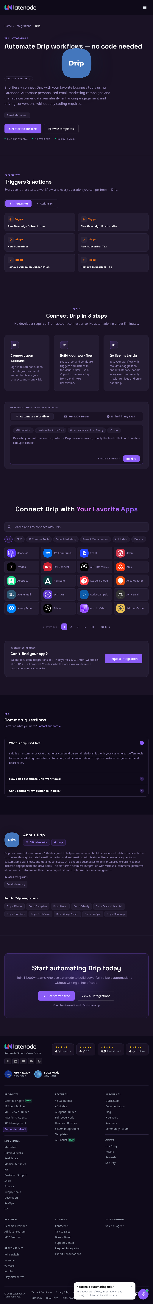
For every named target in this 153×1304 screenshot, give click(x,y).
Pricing (109, 1151)
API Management (15, 1123)
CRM (19, 539)
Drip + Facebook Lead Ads (109, 906)
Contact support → (49, 726)
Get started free (58, 996)
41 (92, 626)
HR (6, 1169)
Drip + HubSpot (93, 914)
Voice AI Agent (114, 1226)
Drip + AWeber (14, 906)
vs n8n (8, 1271)
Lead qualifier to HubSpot (51, 430)
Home (8, 26)
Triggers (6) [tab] (20, 203)
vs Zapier (10, 1260)
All (8, 539)
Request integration (124, 659)
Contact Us (61, 1226)
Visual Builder (63, 1100)
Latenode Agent (17, 1100)
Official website (38, 842)
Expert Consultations (68, 1254)
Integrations (23, 26)
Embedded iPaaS (15, 1129)
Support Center (64, 1242)
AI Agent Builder (14, 1106)
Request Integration (67, 1248)
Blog (108, 1112)
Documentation (115, 1106)
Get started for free (23, 129)
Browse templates (61, 129)
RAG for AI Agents (15, 1117)
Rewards (110, 1157)
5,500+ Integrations (67, 1128)
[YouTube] (23, 1061)
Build (129, 458)
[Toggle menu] (145, 7)
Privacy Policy (63, 1292)
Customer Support (15, 1175)
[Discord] (31, 1061)
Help (60, 842)
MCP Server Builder (16, 1112)
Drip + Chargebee (38, 906)
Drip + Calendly (81, 906)
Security (110, 1163)
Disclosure (37, 1298)
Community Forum (117, 1128)
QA (6, 1209)
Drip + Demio (60, 906)
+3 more (114, 430)
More (137, 539)
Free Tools (111, 1117)
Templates (61, 1134)
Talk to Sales (62, 1231)
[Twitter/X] (7, 1061)
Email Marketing (17, 115)
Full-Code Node (64, 1117)
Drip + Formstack (16, 914)
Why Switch (11, 1254)
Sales (7, 1181)
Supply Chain (12, 1192)
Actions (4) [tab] (47, 203)
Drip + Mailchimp (116, 914)
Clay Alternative (14, 1277)
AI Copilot (64, 1140)
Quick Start (112, 1100)
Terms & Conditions (42, 1292)
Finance (9, 1186)
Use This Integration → (40, 222)
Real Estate (11, 1158)
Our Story (111, 1146)
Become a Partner (15, 1226)
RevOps (9, 1203)
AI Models (121, 539)
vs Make (9, 1265)
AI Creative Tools (39, 539)
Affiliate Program (15, 1231)
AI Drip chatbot (23, 430)
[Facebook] (39, 1061)
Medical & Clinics (15, 1164)
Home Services (13, 1153)
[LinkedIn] (15, 1061)
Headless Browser (66, 1123)
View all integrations (96, 996)
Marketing (10, 1147)
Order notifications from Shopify (86, 430)
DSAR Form (52, 1298)
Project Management (95, 539)
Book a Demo (63, 1237)
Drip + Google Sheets (67, 914)
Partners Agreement (72, 1298)
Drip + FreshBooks (40, 914)
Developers (11, 1197)
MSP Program (12, 1237)
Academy (111, 1123)
